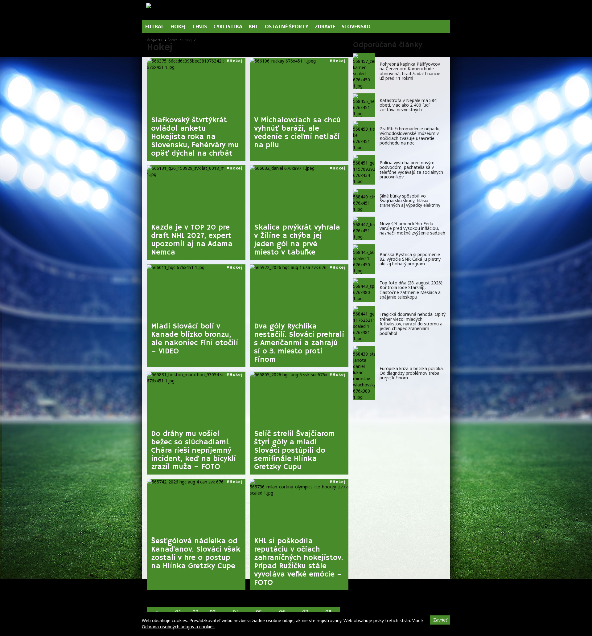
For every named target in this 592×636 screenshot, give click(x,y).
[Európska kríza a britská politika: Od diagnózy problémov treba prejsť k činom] (364, 373)
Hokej (236, 61)
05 (259, 611)
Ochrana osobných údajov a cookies (178, 627)
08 (328, 611)
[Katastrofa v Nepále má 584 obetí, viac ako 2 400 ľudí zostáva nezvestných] (364, 105)
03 (213, 611)
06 (282, 611)
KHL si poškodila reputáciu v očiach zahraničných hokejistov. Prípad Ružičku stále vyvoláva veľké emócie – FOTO (298, 562)
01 (178, 611)
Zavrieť (440, 620)
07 (305, 611)
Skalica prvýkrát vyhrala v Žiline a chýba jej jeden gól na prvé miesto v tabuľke (297, 240)
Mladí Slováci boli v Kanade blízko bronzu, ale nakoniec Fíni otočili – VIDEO (194, 339)
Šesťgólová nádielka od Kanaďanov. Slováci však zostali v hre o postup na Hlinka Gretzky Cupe (195, 553)
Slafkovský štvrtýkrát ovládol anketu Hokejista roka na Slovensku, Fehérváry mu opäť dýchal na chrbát (195, 137)
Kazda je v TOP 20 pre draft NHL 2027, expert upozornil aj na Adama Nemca (191, 240)
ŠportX (156, 40)
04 (236, 611)
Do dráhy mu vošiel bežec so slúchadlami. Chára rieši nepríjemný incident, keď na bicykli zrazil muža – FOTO (193, 450)
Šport (172, 40)
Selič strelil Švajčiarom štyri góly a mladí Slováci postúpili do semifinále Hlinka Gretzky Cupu (294, 450)
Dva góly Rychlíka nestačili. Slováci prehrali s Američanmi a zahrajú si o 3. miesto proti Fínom (299, 343)
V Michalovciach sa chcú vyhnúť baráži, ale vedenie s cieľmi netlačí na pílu (297, 133)
